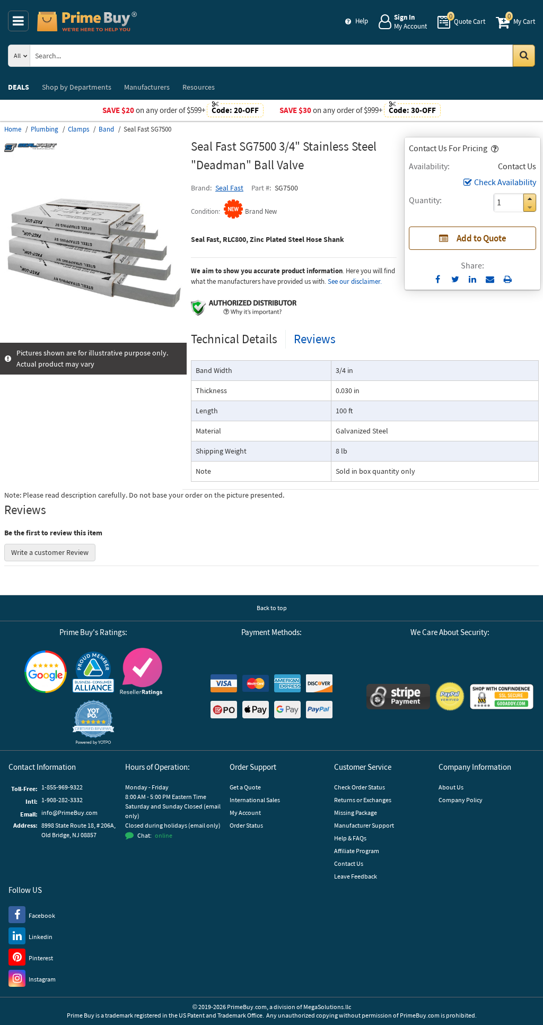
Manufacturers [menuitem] (147, 87)
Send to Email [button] (490, 279)
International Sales (255, 800)
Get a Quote (245, 787)
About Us (451, 787)
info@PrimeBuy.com (69, 812)
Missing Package (355, 812)
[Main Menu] (18, 21)
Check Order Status (359, 787)
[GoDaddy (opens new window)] (501, 696)
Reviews (315, 338)
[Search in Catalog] (524, 56)
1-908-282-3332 (62, 800)
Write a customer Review (50, 552)
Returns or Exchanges (362, 800)
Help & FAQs (350, 838)
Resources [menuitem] (198, 87)
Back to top (272, 608)
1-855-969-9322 (62, 787)
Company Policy (461, 800)
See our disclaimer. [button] (355, 281)
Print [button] (508, 279)
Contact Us (348, 863)
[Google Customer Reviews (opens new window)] (45, 671)
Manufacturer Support (364, 825)
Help (361, 20)
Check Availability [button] (505, 182)
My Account (245, 812)
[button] (493, 148)
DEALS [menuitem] (18, 87)
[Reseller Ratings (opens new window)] (141, 671)
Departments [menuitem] (76, 87)
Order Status (246, 825)
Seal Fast (229, 188)
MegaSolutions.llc (327, 1007)
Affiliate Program (356, 851)
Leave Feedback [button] (355, 876)
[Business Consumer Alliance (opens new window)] (93, 671)
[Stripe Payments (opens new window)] (398, 696)
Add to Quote (481, 238)
